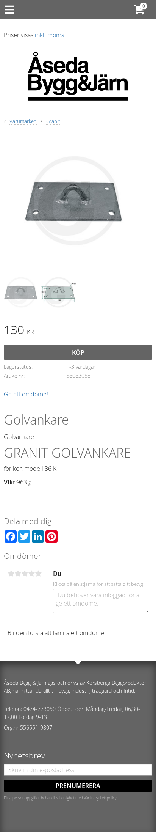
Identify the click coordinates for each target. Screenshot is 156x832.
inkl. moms (49, 35)
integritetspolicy (103, 798)
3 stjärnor (24, 573)
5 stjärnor (38, 573)
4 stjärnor (31, 573)
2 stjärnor (17, 573)
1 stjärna (11, 573)
